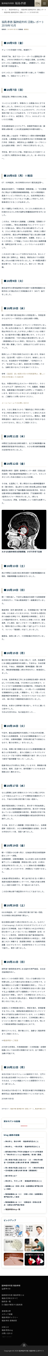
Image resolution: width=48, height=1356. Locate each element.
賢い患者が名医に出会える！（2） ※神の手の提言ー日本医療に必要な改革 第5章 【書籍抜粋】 (23, 1161)
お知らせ (5, 1327)
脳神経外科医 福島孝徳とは (13, 1295)
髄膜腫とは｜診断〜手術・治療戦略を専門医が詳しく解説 (23, 1187)
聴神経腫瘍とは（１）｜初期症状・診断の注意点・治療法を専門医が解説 (22, 1203)
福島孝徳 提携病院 (9, 1321)
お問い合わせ (7, 1333)
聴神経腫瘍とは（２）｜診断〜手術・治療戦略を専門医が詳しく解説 (23, 1195)
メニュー (44, 3)
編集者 (26, 29)
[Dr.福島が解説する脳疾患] (34, 1230)
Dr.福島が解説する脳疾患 (12, 1305)
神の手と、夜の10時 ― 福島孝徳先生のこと (22, 1141)
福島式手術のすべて (10, 1298)
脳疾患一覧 (6, 1301)
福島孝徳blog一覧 (12, 1209)
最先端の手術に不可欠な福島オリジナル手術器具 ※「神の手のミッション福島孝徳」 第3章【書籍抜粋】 (23, 1153)
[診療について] (13, 1230)
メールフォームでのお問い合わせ (15, 403)
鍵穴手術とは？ (11, 1176)
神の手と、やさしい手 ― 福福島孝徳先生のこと (23, 1181)
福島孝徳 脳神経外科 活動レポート (22, 1109)
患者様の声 (6, 1311)
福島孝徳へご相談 (10, 1040)
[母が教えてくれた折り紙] (34, 1259)
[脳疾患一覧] (13, 1245)
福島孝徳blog (7, 1330)
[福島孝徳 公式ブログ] (34, 1245)
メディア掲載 (7, 1314)
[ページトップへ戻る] (24, 1346)
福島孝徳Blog (40, 1109)
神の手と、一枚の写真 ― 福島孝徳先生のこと (22, 1147)
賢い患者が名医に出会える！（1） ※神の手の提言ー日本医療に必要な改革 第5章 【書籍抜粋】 (24, 1169)
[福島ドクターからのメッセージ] (13, 1259)
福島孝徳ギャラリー (10, 1317)
